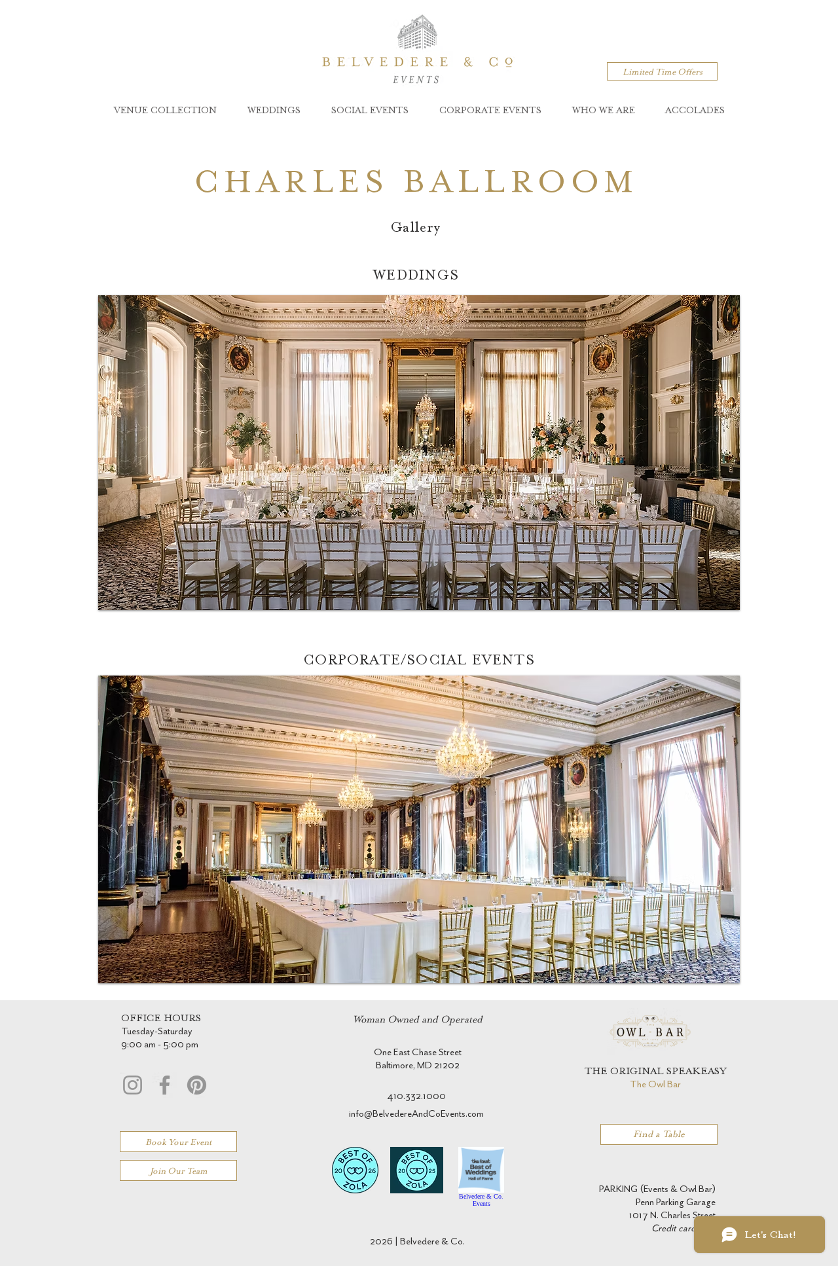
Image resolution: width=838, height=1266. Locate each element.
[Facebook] (164, 1085)
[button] (419, 452)
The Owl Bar (655, 1084)
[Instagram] (132, 1085)
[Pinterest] (197, 1085)
